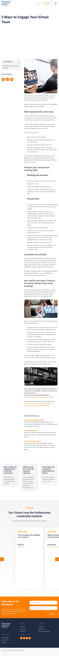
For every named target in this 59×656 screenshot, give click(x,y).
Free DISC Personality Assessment (34, 420)
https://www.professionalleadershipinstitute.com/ (39, 397)
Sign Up (52, 614)
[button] (55, 3)
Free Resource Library (30, 430)
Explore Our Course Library (32, 441)
